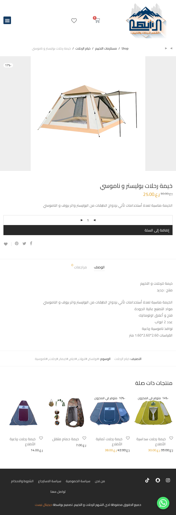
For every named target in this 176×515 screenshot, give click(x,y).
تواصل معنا (58, 492)
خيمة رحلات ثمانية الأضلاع (109, 441)
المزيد (135, 450)
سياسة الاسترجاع (49, 481)
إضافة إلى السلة (157, 230)
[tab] (99, 267)
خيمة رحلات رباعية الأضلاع (23, 441)
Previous (4, 113)
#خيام (73, 359)
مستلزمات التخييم (106, 48)
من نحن (100, 481)
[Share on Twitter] (24, 243)
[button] (7, 20)
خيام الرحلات (83, 48)
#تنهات (82, 359)
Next (171, 113)
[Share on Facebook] (31, 243)
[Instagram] (168, 480)
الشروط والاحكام (22, 481)
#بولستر (94, 359)
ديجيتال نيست (43, 505)
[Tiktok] (147, 480)
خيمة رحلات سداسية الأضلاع (151, 441)
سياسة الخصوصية (78, 481)
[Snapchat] (157, 480)
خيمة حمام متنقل (65, 438)
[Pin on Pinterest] (17, 243)
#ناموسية (41, 359)
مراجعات (79, 266)
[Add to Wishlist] (7, 244)
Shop (125, 48)
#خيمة (64, 359)
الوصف (99, 267)
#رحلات (53, 359)
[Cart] (97, 20)
